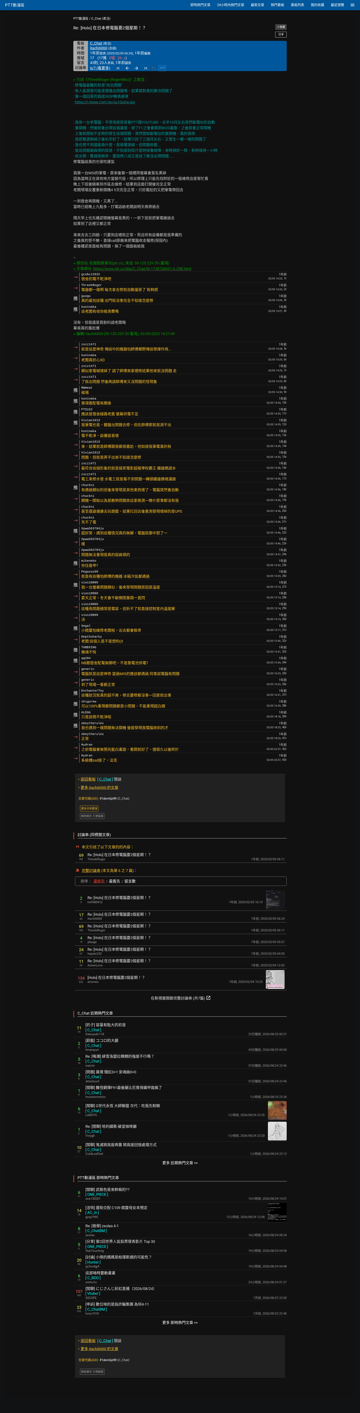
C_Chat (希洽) (100, 18)
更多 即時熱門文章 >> (180, 1322)
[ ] (93, 1030)
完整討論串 (91, 870)
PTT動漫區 (80, 18)
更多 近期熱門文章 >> (180, 1163)
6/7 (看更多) (100, 68)
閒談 (99, 779)
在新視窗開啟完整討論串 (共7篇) (181, 997)
